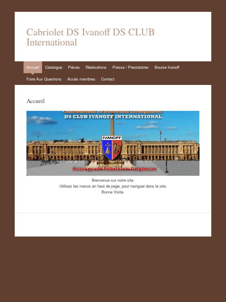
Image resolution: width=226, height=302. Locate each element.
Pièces (74, 67)
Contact (107, 79)
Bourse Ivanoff (166, 67)
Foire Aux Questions (44, 79)
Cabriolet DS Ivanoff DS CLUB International (90, 37)
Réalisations (96, 67)
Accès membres (81, 79)
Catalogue (53, 67)
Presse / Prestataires (130, 67)
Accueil (32, 67)
